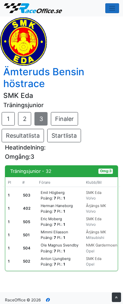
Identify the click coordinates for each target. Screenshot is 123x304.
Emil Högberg (53, 192)
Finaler (64, 118)
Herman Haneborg (57, 205)
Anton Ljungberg (56, 258)
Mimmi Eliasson (54, 232)
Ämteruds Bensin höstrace (43, 77)
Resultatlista (23, 135)
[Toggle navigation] (112, 8)
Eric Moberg (51, 219)
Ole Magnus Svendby (59, 245)
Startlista (64, 135)
